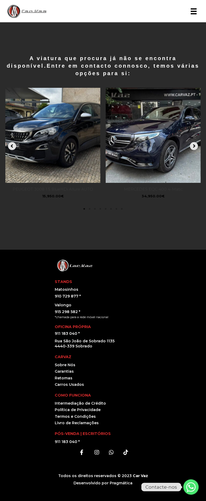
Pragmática (121, 483)
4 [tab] (100, 209)
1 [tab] (84, 209)
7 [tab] (116, 209)
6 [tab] (111, 209)
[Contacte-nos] (191, 487)
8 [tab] (121, 209)
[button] (12, 146)
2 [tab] (89, 209)
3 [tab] (95, 209)
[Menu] (194, 11)
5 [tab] (105, 209)
